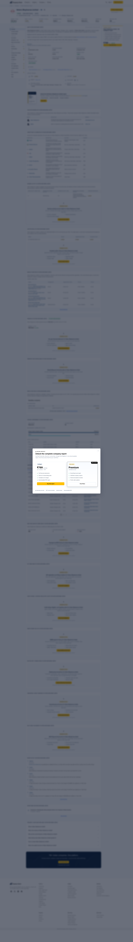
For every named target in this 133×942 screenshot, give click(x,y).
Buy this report (50, 483)
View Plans (82, 483)
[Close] (98, 451)
